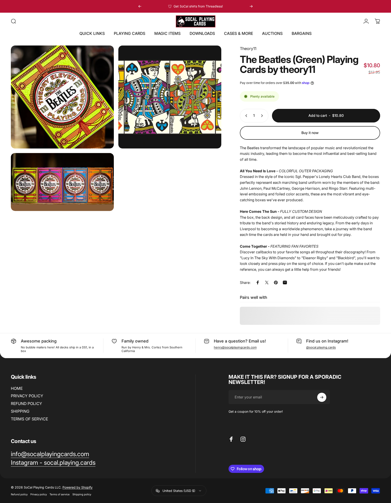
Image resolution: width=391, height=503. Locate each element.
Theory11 (248, 48)
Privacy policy (38, 494)
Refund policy (19, 494)
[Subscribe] (321, 397)
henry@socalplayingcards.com (235, 347)
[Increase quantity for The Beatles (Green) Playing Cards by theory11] (263, 115)
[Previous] (140, 6)
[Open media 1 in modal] (62, 97)
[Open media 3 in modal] (62, 182)
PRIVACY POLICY (27, 396)
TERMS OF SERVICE (29, 419)
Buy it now (310, 133)
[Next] (251, 6)
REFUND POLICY (26, 403)
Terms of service (60, 494)
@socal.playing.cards (321, 347)
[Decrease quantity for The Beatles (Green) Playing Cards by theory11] (245, 115)
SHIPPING (20, 411)
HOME (17, 388)
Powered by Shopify (77, 487)
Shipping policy (81, 494)
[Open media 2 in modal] (169, 97)
